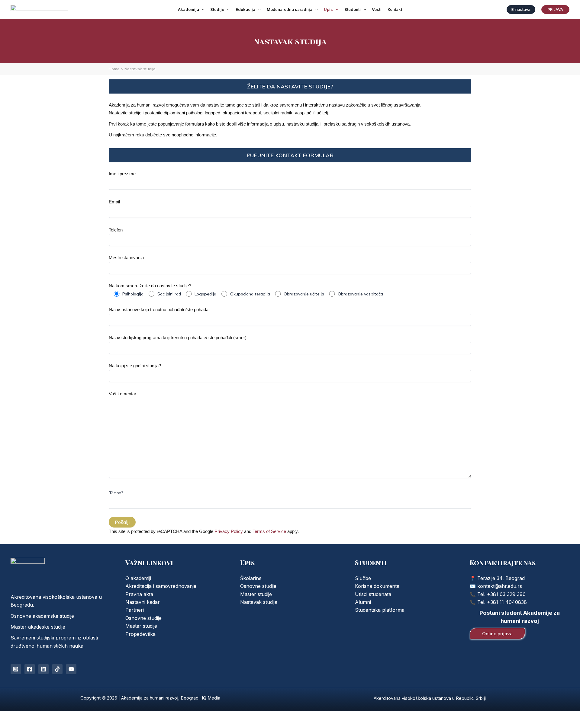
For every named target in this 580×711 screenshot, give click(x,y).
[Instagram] (16, 669)
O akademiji (138, 578)
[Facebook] (29, 669)
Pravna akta (139, 594)
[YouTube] (71, 669)
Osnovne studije (143, 618)
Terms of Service (269, 531)
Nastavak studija (258, 602)
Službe (363, 578)
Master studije (141, 626)
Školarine (251, 578)
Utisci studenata (373, 594)
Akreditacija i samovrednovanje (160, 586)
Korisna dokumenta (377, 586)
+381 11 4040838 (507, 602)
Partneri (134, 610)
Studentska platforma (379, 610)
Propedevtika (140, 634)
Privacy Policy (228, 531)
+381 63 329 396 (506, 594)
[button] (202, 9)
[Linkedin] (43, 669)
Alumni (363, 602)
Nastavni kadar (142, 602)
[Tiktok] (57, 669)
